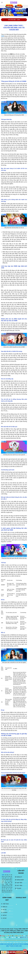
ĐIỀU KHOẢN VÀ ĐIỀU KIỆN (14, 946)
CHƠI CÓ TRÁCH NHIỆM (20, 944)
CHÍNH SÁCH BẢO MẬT (6, 944)
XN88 (2, 36)
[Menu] (2, 2)
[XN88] (14, 2)
